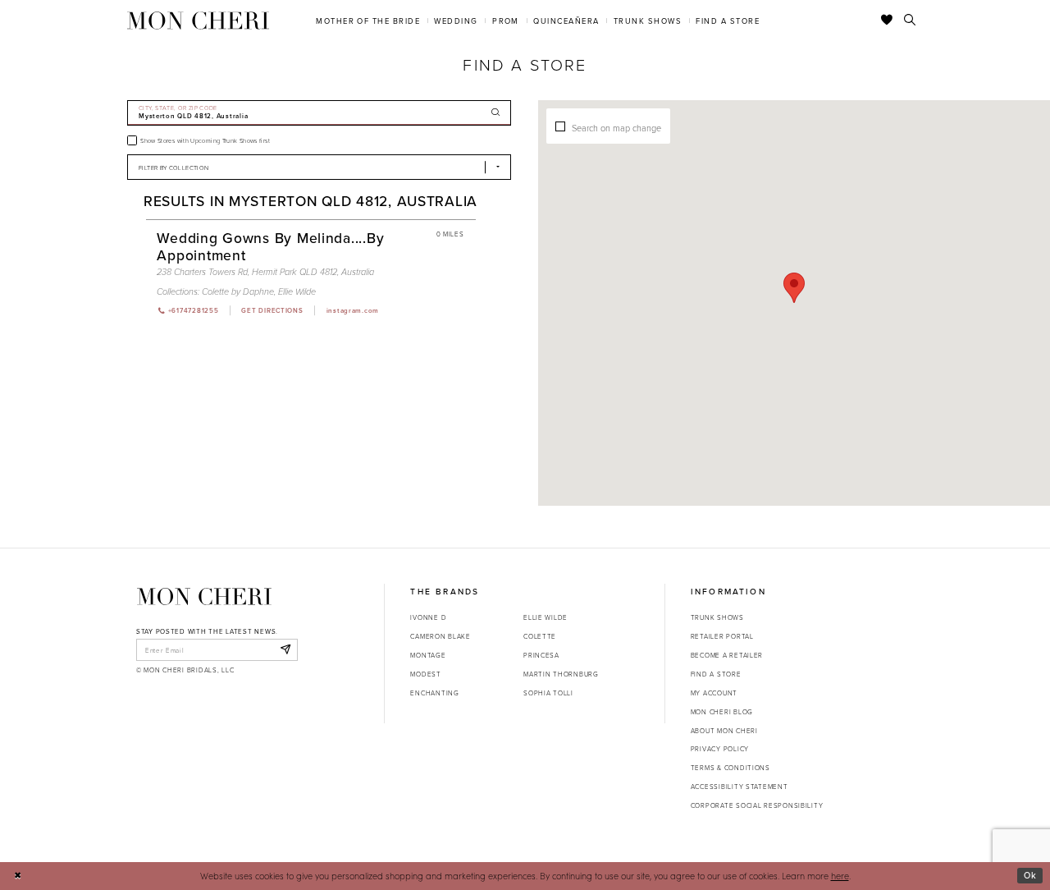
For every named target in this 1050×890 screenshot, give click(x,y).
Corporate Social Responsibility (757, 805)
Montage (427, 654)
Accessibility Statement (739, 786)
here (840, 875)
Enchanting (434, 692)
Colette (539, 635)
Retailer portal (722, 635)
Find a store (716, 673)
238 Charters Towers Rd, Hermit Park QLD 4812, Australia (265, 272)
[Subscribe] (285, 649)
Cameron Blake (440, 635)
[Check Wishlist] (887, 20)
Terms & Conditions (730, 767)
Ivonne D (428, 617)
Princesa (541, 654)
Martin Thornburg (561, 673)
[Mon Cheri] (204, 596)
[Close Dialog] (17, 876)
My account (714, 692)
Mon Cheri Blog (722, 711)
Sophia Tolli (548, 692)
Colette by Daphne (238, 292)
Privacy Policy (720, 748)
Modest (425, 673)
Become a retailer (727, 654)
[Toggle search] (910, 20)
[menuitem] (368, 20)
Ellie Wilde (297, 292)
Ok (1030, 875)
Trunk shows (717, 617)
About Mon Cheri (724, 730)
